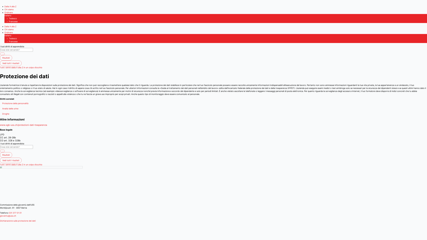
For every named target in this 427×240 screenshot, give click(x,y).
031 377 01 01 (15, 213)
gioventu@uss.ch (8, 216)
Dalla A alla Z (10, 6)
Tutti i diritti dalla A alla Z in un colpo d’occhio (21, 67)
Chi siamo (9, 9)
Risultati (6, 58)
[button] (15, 103)
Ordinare (8, 12)
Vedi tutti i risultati (10, 63)
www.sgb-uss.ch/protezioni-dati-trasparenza (23, 125)
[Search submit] (2, 54)
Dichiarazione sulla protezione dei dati (18, 221)
